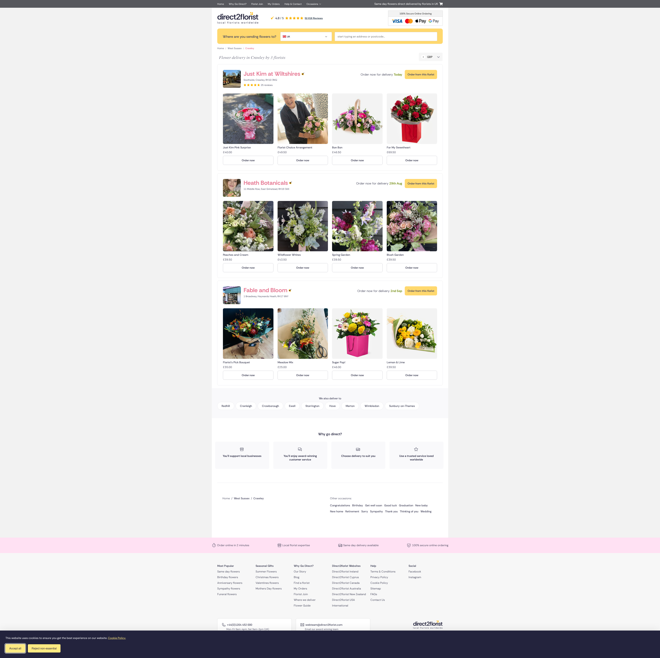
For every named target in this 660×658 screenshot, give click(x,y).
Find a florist (302, 583)
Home (220, 3)
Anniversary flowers (229, 583)
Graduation (406, 505)
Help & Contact (293, 3)
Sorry (364, 511)
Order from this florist (421, 74)
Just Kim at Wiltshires (272, 74)
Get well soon (373, 505)
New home (336, 511)
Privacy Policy (379, 577)
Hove (332, 406)
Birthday (357, 505)
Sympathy (376, 511)
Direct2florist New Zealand (349, 594)
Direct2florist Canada (346, 583)
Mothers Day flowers (269, 588)
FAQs (373, 594)
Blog (296, 577)
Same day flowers (228, 571)
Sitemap (375, 588)
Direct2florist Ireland (345, 571)
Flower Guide (302, 605)
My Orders (274, 3)
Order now (248, 160)
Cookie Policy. (117, 638)
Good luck (390, 505)
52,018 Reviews (314, 18)
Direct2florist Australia (346, 588)
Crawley (249, 48)
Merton (350, 406)
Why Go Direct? (237, 3)
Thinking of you (409, 511)
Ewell (292, 406)
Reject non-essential (44, 648)
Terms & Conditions (382, 571)
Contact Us (377, 600)
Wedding (425, 511)
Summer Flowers (266, 571)
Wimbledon (372, 406)
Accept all (15, 648)
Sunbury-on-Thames (402, 406)
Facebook (415, 571)
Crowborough (270, 406)
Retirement (352, 511)
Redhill (226, 406)
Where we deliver (305, 600)
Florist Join (257, 3)
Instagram (415, 577)
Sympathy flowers (228, 588)
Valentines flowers (267, 583)
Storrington (312, 406)
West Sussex (235, 48)
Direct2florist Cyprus (345, 577)
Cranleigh (246, 406)
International (340, 605)
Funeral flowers (227, 594)
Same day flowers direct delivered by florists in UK (406, 4)
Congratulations (340, 505)
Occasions (312, 3)
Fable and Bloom (265, 290)
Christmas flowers (267, 577)
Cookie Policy (379, 583)
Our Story (300, 571)
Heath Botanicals (266, 183)
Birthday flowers (227, 577)
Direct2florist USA (343, 600)
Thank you (391, 511)
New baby (421, 505)
